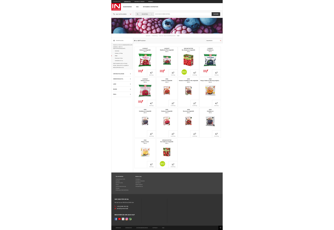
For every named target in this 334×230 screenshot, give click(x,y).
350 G (210, 112)
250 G (188, 51)
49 (195, 72)
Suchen (215, 14)
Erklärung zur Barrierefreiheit (122, 190)
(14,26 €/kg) (216, 136)
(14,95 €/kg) (151, 136)
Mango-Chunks (145, 141)
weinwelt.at (138, 182)
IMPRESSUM (118, 227)
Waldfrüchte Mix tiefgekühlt (167, 50)
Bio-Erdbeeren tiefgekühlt (166, 141)
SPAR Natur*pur (188, 48)
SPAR (167, 79)
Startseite (148, 35)
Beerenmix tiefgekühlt (188, 111)
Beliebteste (209, 40)
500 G (145, 51)
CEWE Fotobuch (139, 184)
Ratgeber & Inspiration (150, 6)
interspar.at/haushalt (140, 180)
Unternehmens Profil (120, 179)
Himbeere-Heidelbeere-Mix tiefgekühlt (188, 80)
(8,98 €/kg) (151, 105)
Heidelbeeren (210, 50)
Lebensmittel (127, 1)
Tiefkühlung (155, 35)
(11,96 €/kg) (173, 105)
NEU (137, 6)
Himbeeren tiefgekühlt (145, 50)
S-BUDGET (145, 48)
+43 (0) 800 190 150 (122, 206)
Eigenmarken (127, 6)
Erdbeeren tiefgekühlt (166, 80)
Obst (167, 25)
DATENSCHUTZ (128, 227)
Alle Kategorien (121, 14)
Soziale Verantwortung (121, 186)
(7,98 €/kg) (151, 166)
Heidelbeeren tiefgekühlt (145, 111)
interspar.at (137, 179)
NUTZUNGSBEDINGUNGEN (142, 227)
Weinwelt (150, 1)
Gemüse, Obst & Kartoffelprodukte (167, 35)
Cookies (117, 188)
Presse (117, 184)
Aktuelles (118, 180)
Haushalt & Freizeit (139, 1)
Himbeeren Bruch (145, 80)
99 (152, 72)
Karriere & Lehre (119, 182)
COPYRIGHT (155, 227)
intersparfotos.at (139, 186)
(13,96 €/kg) (173, 166)
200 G (145, 112)
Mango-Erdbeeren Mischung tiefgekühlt (210, 80)
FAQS (163, 227)
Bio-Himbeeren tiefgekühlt (188, 50)
